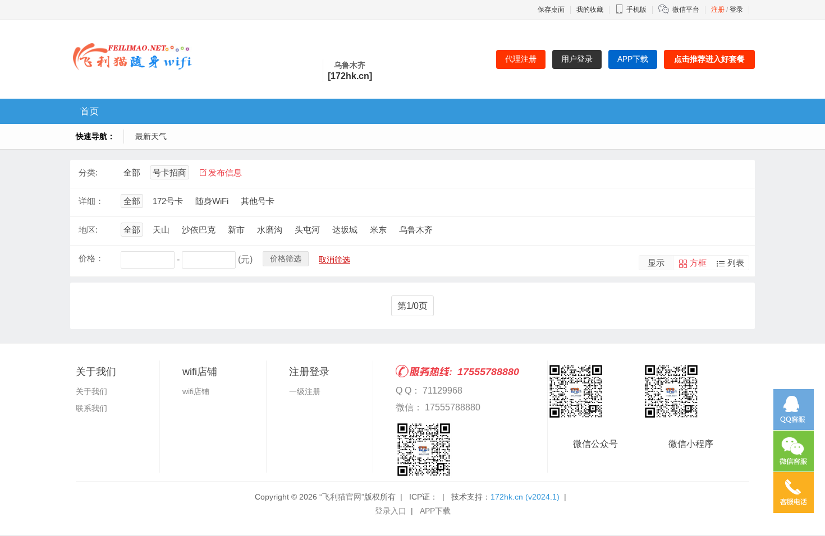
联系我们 (91, 408)
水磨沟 (269, 229)
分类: (88, 172)
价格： (91, 258)
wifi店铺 (195, 391)
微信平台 (685, 9)
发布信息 (225, 172)
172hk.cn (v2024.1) (525, 496)
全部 (131, 172)
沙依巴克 (199, 229)
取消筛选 (334, 259)
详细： (91, 201)
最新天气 (151, 136)
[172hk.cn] (350, 76)
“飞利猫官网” (341, 496)
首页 (89, 111)
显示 (656, 262)
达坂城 (345, 229)
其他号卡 (257, 201)
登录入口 (390, 510)
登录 (736, 9)
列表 (735, 262)
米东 (378, 229)
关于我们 (91, 391)
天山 (161, 229)
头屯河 (307, 229)
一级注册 (304, 391)
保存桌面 (551, 9)
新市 (236, 229)
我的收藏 (589, 9)
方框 (698, 262)
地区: (88, 229)
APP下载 (435, 510)
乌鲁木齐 (416, 229)
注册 (718, 9)
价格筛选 (285, 258)
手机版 (636, 9)
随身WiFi (211, 201)
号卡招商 (169, 172)
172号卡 (168, 201)
